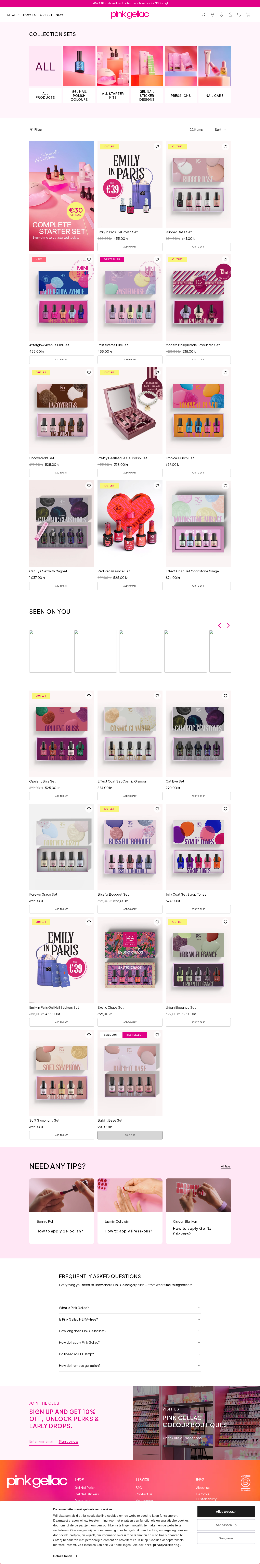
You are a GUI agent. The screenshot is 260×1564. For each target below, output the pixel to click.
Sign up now (68, 1441)
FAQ (138, 1487)
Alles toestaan (226, 1511)
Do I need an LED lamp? (76, 1354)
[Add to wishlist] (157, 146)
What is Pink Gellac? (74, 1308)
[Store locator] (221, 14)
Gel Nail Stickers (87, 1494)
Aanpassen (224, 1524)
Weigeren (226, 1538)
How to (30, 14)
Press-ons (82, 1500)
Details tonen (62, 1556)
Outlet (46, 14)
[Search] (204, 14)
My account (144, 1500)
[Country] (212, 14)
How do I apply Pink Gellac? (79, 1342)
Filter (38, 129)
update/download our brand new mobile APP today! (130, 3)
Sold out (130, 1135)
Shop (12, 14)
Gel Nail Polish (85, 1487)
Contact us (143, 1494)
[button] (220, 129)
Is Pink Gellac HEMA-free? (78, 1319)
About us (203, 1487)
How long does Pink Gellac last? (82, 1331)
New (59, 14)
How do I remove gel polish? (79, 1365)
